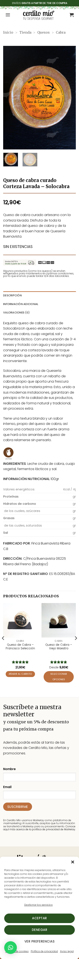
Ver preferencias (39, 941)
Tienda (25, 32)
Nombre (9, 769)
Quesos (43, 32)
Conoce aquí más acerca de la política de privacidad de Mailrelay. (39, 828)
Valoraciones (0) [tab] (16, 312)
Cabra (61, 32)
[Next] (69, 97)
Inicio (8, 32)
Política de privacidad (44, 951)
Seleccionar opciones (58, 676)
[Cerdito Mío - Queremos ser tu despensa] (38, 15)
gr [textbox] (74, 496)
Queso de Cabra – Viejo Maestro (58, 646)
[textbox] (29, 496)
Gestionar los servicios (38, 905)
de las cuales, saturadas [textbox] (22, 525)
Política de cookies (17, 951)
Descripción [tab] (12, 295)
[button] (73, 862)
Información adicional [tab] (20, 304)
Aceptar (39, 918)
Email (7, 787)
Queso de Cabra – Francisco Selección (20, 646)
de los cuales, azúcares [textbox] (21, 511)
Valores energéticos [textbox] (19, 489)
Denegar (39, 930)
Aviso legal (67, 951)
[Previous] (10, 97)
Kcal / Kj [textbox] (69, 489)
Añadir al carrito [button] (20, 674)
